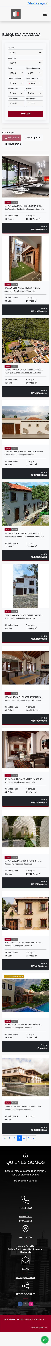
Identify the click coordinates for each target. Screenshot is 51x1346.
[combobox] (25, 52)
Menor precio (34, 137)
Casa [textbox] (30, 73)
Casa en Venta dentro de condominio (24, 451)
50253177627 (25, 1216)
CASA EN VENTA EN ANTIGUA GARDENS (22, 288)
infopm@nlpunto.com (25, 1277)
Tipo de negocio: (32, 78)
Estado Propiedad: (15, 78)
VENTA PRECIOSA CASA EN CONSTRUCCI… (23, 943)
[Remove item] (30, 83)
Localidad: (12, 58)
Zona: (10, 68)
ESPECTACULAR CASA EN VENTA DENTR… (23, 1024)
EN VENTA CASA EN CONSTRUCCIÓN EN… (23, 861)
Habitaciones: (13, 88)
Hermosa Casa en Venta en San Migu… (24, 370)
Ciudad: (11, 48)
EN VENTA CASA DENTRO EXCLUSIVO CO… (23, 206)
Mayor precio (14, 144)
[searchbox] (29, 88)
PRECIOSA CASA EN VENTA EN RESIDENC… (24, 615)
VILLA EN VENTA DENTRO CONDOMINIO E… (24, 533)
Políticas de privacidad (25, 1180)
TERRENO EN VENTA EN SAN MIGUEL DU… (23, 1106)
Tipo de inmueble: (33, 68)
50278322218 (25, 1221)
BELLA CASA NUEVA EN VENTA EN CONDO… (24, 779)
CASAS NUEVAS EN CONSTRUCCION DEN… (23, 697)
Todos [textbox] (13, 52)
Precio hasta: (31, 99)
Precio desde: (13, 99)
